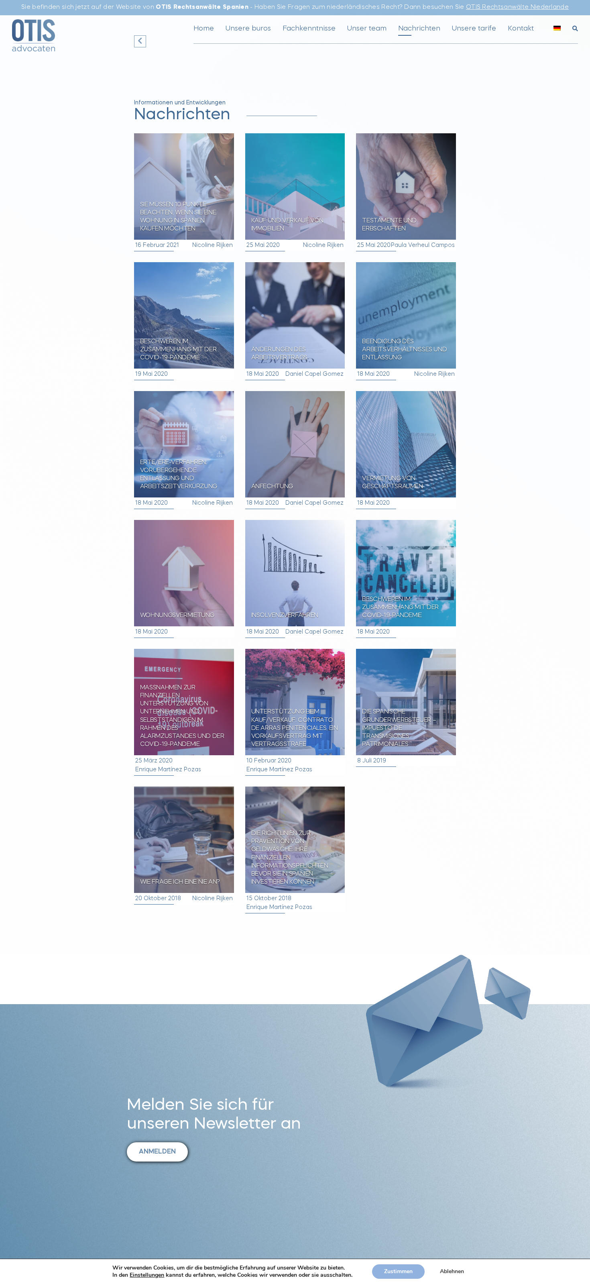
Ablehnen (452, 1271)
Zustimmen (398, 1271)
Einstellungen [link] (147, 1275)
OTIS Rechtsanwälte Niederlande (517, 7)
